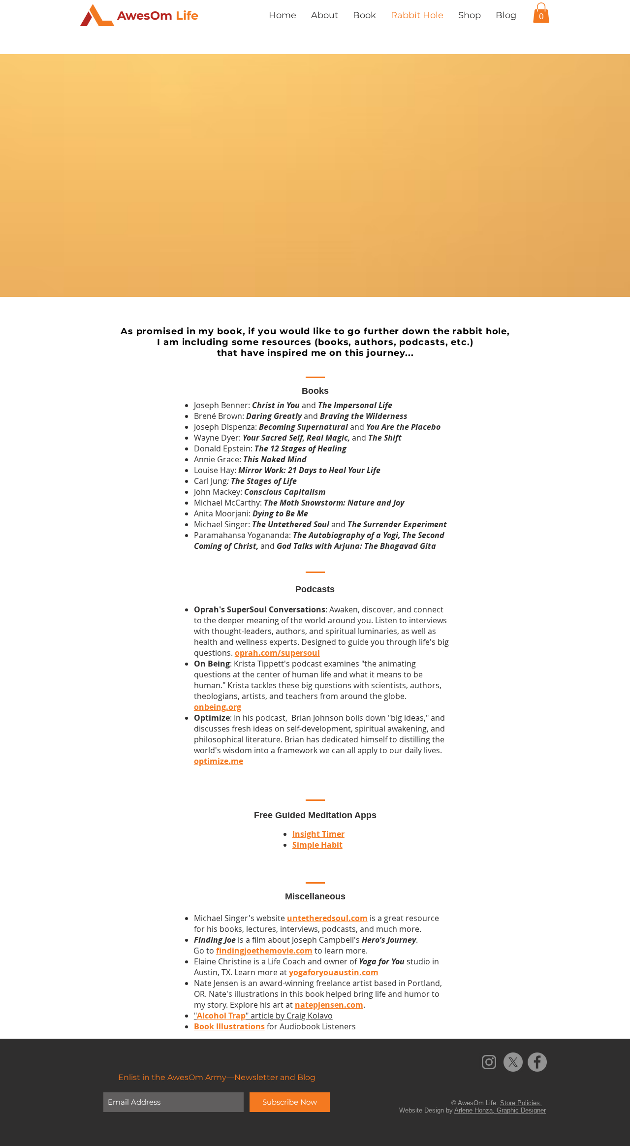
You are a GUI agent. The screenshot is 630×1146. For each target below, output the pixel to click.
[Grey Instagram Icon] (489, 1062)
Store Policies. (521, 1103)
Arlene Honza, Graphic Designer (500, 1110)
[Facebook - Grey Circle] (537, 1062)
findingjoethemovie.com (264, 950)
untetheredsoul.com (327, 918)
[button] (541, 12)
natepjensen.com (329, 1004)
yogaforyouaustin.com (333, 972)
